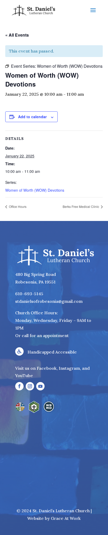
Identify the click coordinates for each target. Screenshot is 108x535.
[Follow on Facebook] (19, 386)
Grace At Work (66, 518)
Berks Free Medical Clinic (81, 206)
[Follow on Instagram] (30, 386)
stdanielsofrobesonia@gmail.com (49, 301)
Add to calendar (32, 116)
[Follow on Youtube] (40, 386)
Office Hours (17, 206)
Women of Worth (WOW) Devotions (34, 190)
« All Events (17, 35)
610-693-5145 (29, 293)
